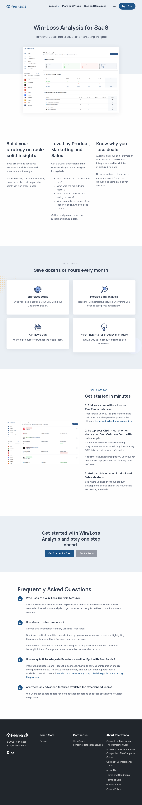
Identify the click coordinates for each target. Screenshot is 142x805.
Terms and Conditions (118, 774)
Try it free (127, 6)
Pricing (43, 741)
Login (113, 6)
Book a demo (87, 553)
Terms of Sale (113, 779)
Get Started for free (59, 553)
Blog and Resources (95, 5)
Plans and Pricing (71, 5)
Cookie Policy (113, 789)
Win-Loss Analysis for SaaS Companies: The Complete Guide (120, 753)
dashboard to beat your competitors (114, 421)
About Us (111, 770)
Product (52, 5)
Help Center (79, 741)
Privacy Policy (113, 784)
